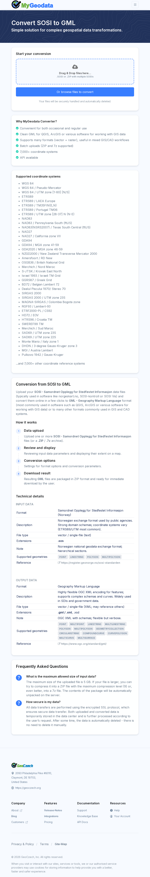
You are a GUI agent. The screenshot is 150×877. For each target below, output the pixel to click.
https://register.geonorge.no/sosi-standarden (90, 562)
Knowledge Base (87, 816)
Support (82, 810)
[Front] (32, 4)
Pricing (48, 822)
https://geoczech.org (28, 787)
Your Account (121, 816)
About (15, 810)
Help (116, 810)
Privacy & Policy (22, 844)
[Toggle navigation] (135, 4)
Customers (18, 822)
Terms (44, 844)
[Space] (22, 765)
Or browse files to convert (75, 92)
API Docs (82, 822)
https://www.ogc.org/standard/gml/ (83, 643)
